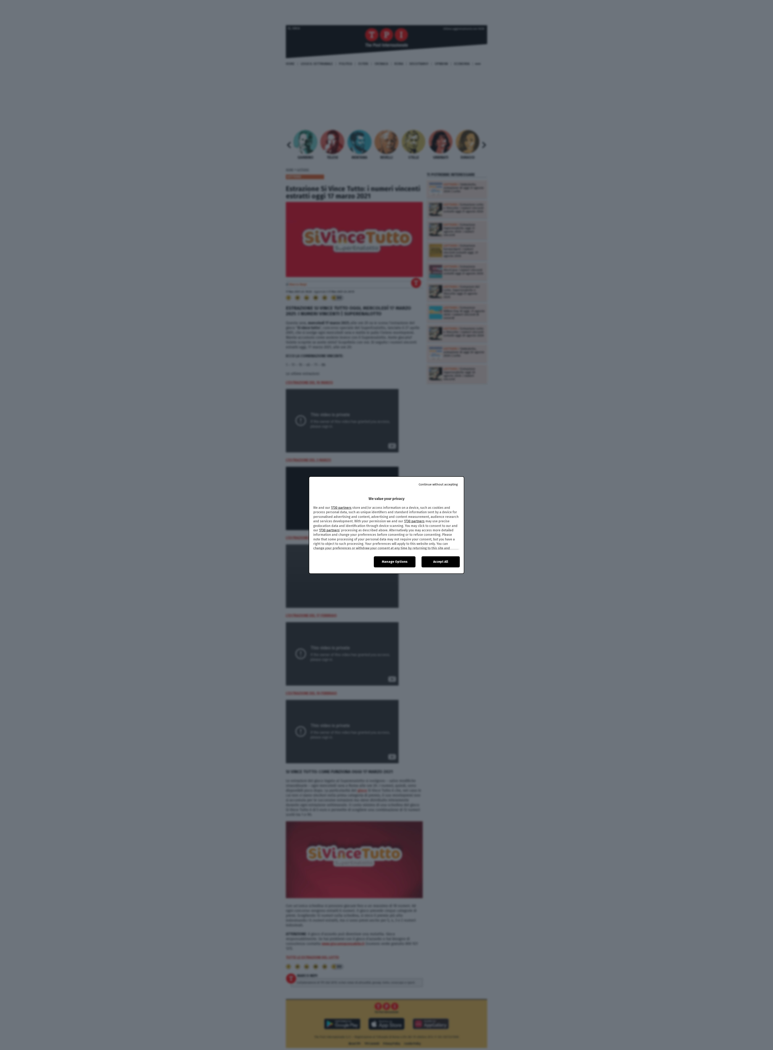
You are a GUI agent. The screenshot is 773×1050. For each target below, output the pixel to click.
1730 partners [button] (341, 508)
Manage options (394, 562)
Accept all (440, 562)
